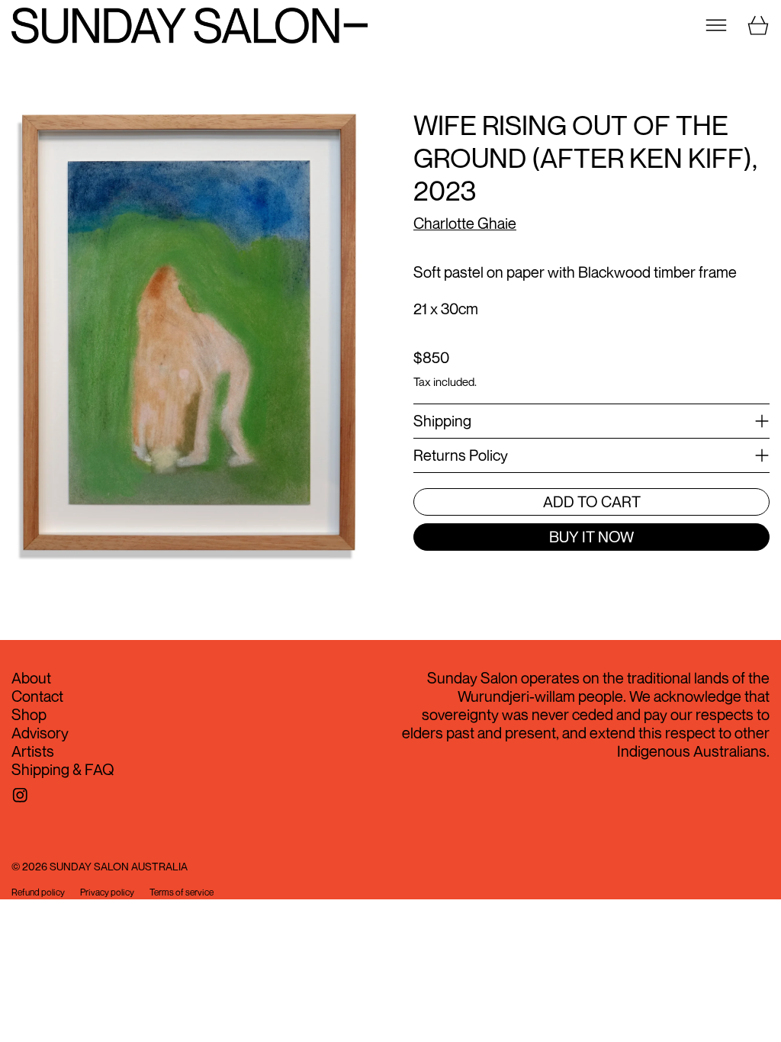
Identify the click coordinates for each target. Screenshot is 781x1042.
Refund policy (38, 892)
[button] (189, 346)
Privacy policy (107, 892)
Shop (29, 714)
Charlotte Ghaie (464, 223)
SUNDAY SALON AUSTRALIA (119, 866)
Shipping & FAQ (62, 769)
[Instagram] (20, 795)
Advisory (40, 732)
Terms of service (181, 892)
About (31, 677)
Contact (37, 696)
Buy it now (591, 536)
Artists (32, 751)
